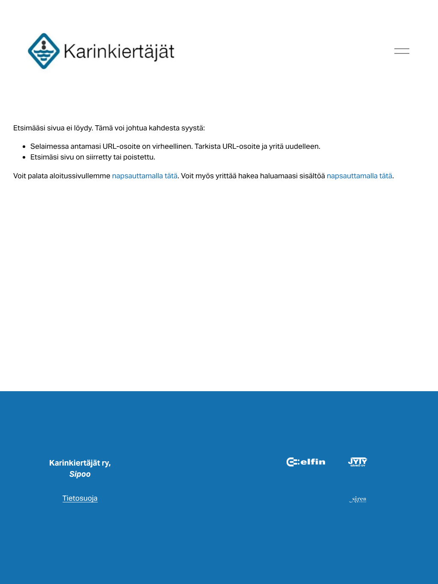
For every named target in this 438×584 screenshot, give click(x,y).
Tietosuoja (80, 498)
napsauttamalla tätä (145, 175)
